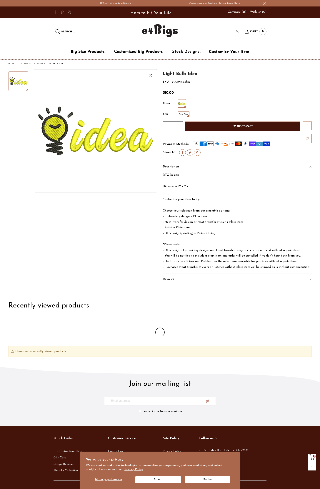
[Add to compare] (307, 126)
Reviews (168, 279)
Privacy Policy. (133, 469)
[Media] (150, 75)
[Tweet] (190, 152)
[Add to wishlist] (307, 138)
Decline (207, 479)
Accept (158, 479)
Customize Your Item (229, 52)
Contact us (115, 451)
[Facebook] (55, 12)
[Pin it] (197, 152)
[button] (166, 126)
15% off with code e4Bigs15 (106, 3)
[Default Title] (182, 103)
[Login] (240, 31)
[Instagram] (69, 12)
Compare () (237, 12)
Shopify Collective (66, 470)
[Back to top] (312, 466)
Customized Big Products (138, 52)
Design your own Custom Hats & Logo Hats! (205, 3)
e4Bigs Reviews (64, 464)
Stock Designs (185, 52)
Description (171, 166)
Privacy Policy (172, 451)
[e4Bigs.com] (160, 31)
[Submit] (57, 31)
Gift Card (60, 457)
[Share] (182, 152)
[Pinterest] (62, 12)
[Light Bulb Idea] (95, 131)
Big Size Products (88, 52)
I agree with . (162, 411)
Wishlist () (258, 12)
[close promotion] (264, 3)
